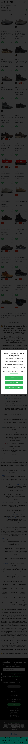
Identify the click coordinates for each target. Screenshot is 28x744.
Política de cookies (14, 373)
